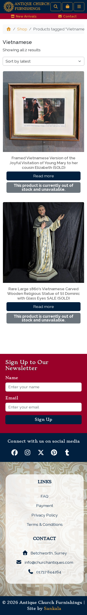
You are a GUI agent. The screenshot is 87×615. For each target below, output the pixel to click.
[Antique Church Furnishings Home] (9, 6)
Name (13, 377)
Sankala (52, 608)
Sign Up (43, 419)
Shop (22, 29)
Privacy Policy (44, 515)
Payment (44, 505)
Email (13, 398)
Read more (43, 175)
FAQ (44, 496)
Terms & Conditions (45, 524)
